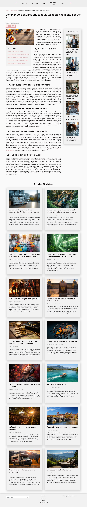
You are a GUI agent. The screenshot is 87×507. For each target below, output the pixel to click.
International (35, 3)
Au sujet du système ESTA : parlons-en (62, 341)
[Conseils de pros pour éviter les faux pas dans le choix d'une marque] (72, 41)
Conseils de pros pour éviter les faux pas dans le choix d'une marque (72, 52)
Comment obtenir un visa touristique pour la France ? (61, 300)
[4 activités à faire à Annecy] (62, 373)
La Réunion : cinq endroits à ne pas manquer (22, 428)
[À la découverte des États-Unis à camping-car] (24, 458)
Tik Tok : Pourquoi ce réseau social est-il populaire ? (24, 385)
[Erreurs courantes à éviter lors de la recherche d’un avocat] (72, 108)
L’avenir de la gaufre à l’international (16, 63)
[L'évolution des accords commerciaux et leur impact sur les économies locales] (24, 243)
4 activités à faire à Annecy (57, 384)
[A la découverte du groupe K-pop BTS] (24, 287)
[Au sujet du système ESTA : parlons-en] (62, 330)
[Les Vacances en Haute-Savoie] (62, 458)
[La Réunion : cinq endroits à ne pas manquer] (24, 416)
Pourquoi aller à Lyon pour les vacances (62, 427)
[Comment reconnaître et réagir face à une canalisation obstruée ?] (72, 129)
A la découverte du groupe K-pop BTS (24, 299)
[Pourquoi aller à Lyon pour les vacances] (62, 416)
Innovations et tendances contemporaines (17, 60)
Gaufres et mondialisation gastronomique (17, 57)
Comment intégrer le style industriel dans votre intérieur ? (72, 96)
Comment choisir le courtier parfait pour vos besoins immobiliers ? (72, 74)
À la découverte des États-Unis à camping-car (22, 471)
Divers (63, 3)
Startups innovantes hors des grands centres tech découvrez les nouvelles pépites (61, 212)
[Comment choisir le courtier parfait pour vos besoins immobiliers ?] (72, 64)
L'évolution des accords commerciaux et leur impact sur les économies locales (24, 255)
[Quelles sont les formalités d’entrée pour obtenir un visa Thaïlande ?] (24, 330)
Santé (44, 3)
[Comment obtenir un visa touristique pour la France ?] (62, 287)
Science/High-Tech (53, 3)
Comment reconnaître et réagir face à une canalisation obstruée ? (72, 139)
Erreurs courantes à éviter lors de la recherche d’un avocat (72, 117)
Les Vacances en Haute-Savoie (59, 470)
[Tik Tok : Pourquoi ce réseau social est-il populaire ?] (24, 373)
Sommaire (12, 48)
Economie (24, 3)
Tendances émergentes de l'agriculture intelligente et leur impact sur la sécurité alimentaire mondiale (62, 256)
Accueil (7, 10)
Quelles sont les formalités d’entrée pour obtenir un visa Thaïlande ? (23, 342)
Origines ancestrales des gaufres (15, 51)
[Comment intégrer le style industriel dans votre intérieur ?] (72, 86)
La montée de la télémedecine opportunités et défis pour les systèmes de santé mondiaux (24, 212)
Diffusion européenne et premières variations (18, 54)
